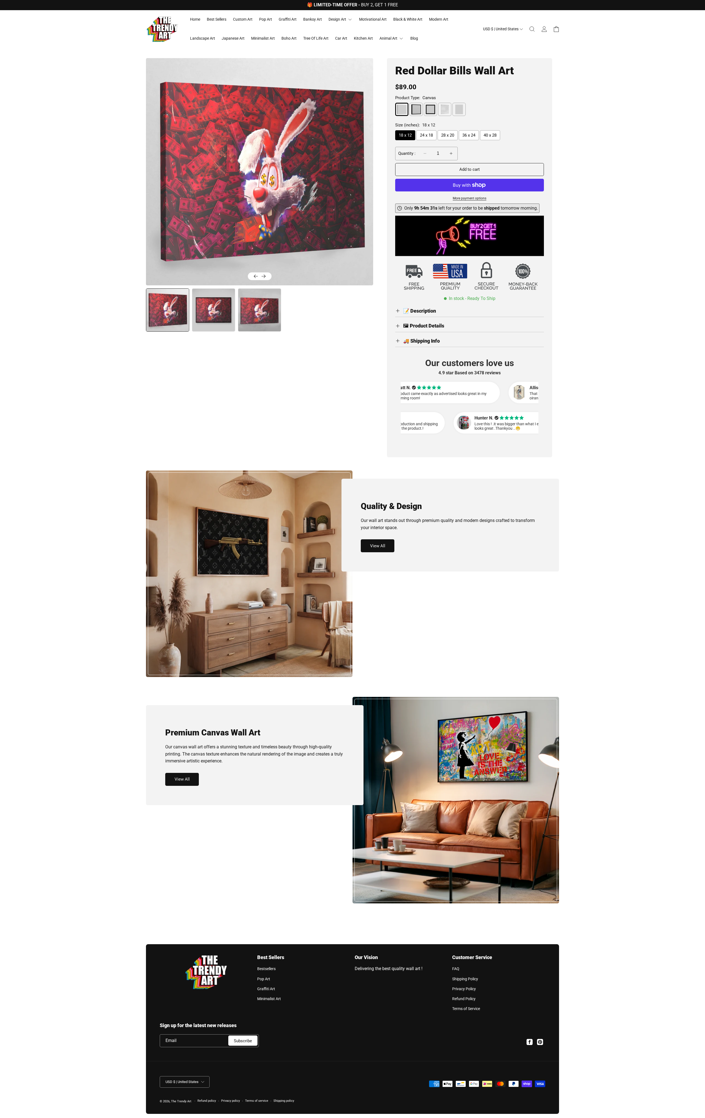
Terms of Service (466, 1008)
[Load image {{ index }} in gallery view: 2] (213, 310)
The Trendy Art (181, 1101)
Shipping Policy (465, 979)
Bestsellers (266, 969)
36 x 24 (468, 135)
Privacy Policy (464, 989)
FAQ (455, 969)
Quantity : (407, 153)
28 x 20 (447, 135)
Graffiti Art (266, 989)
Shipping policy (283, 1101)
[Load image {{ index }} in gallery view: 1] (167, 310)
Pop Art (263, 979)
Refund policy (206, 1101)
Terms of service (256, 1101)
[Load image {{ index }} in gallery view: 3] (259, 310)
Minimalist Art (269, 999)
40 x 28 (490, 135)
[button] (532, 29)
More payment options (469, 198)
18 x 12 (405, 135)
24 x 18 (426, 135)
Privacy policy (230, 1101)
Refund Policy (464, 999)
